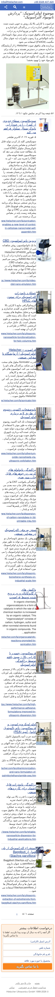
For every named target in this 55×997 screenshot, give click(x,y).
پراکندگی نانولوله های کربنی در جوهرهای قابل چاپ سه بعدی (20, 473)
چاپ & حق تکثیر (23, 983)
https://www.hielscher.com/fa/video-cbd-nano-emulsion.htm (18, 282)
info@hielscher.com (12, 1)
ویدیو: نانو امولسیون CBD (19, 240)
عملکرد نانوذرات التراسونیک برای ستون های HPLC (21, 297)
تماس (12, 987)
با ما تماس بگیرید (27, 966)
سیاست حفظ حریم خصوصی (32, 987)
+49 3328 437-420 (44, 1)
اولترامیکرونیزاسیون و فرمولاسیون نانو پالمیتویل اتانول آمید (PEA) (19, 728)
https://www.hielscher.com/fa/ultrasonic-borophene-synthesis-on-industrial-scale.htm (18, 576)
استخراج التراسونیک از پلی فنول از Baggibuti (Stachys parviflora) (18, 852)
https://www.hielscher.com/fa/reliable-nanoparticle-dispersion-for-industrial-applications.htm (18, 835)
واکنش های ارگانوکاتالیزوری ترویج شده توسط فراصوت (21, 593)
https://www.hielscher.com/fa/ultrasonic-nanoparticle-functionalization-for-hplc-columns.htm (18, 337)
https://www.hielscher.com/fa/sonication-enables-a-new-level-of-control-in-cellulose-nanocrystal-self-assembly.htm (18, 226)
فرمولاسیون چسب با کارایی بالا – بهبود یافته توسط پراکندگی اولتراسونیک (21, 659)
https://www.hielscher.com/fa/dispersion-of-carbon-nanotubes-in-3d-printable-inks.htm (18, 517)
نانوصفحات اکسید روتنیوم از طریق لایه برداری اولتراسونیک (19, 413)
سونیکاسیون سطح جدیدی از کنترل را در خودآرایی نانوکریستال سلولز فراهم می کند (19, 126)
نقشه (37, 983)
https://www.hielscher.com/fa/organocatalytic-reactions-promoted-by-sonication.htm (18, 640)
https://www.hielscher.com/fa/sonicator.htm (18, 400)
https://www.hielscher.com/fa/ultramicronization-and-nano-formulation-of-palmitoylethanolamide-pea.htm (18, 771)
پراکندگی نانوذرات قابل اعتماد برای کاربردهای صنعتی (21, 788)
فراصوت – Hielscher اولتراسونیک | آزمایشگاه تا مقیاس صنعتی (19, 353)
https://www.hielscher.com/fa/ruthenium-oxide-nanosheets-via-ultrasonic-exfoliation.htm (18, 457)
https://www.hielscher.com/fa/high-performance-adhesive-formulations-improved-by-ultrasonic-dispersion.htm (18, 709)
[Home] (46, 7)
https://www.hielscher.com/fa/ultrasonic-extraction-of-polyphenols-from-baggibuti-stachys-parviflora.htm (18, 899)
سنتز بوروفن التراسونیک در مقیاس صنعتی (20, 531)
